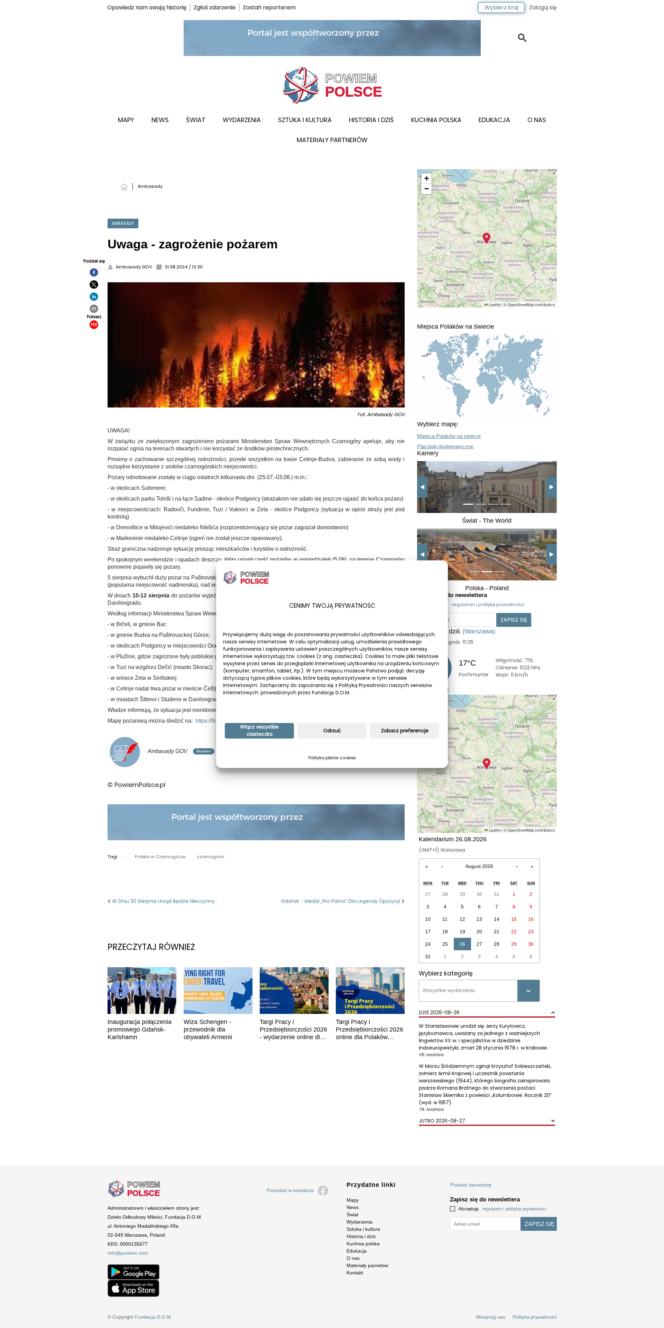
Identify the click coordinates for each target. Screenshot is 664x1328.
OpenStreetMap (520, 304)
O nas (536, 120)
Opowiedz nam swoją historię (146, 7)
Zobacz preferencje (404, 730)
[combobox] (423, 990)
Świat (195, 120)
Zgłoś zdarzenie (215, 7)
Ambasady (123, 223)
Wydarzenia (242, 120)
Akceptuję (475, 604)
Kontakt (355, 1272)
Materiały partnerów (332, 140)
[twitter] (94, 284)
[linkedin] (94, 296)
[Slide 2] (481, 504)
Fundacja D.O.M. (153, 1317)
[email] (94, 308)
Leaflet (494, 304)
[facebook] (94, 272)
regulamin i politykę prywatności (488, 604)
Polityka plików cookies (332, 758)
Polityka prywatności (535, 1317)
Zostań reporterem (269, 7)
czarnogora (210, 856)
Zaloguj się (543, 7)
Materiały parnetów (367, 1265)
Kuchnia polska (363, 1243)
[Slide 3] (493, 504)
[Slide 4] (505, 504)
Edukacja (494, 120)
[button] (486, 238)
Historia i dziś (371, 120)
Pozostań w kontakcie (290, 1190)
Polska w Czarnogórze (160, 856)
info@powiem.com (128, 1253)
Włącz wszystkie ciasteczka (259, 730)
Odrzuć (332, 730)
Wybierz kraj (501, 7)
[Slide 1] (468, 504)
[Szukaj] (522, 38)
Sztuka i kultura (305, 120)
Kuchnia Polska (436, 120)
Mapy (126, 120)
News (160, 120)
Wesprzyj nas (490, 1317)
